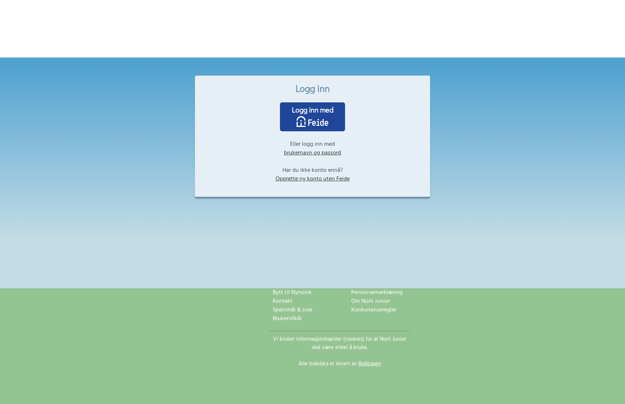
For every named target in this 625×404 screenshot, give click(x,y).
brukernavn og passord (312, 153)
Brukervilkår (287, 318)
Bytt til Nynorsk (292, 292)
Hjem (246, 47)
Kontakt (283, 301)
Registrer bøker (277, 47)
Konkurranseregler (373, 310)
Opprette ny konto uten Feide (313, 179)
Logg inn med (312, 109)
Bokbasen (369, 364)
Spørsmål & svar (292, 310)
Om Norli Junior (370, 301)
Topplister (315, 47)
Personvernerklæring (377, 292)
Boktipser (345, 47)
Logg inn (373, 47)
